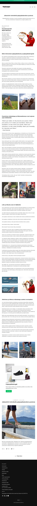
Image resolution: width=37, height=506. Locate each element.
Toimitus (3, 469)
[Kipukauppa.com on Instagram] (4, 495)
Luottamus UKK (5, 486)
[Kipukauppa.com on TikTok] (6, 495)
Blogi (3, 475)
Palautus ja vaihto (5, 471)
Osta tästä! (9, 391)
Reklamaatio (4, 473)
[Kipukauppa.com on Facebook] (2, 495)
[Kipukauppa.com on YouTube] (8, 495)
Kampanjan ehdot (5, 482)
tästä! (12, 489)
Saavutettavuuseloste (6, 484)
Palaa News (19, 456)
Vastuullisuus (4, 480)
